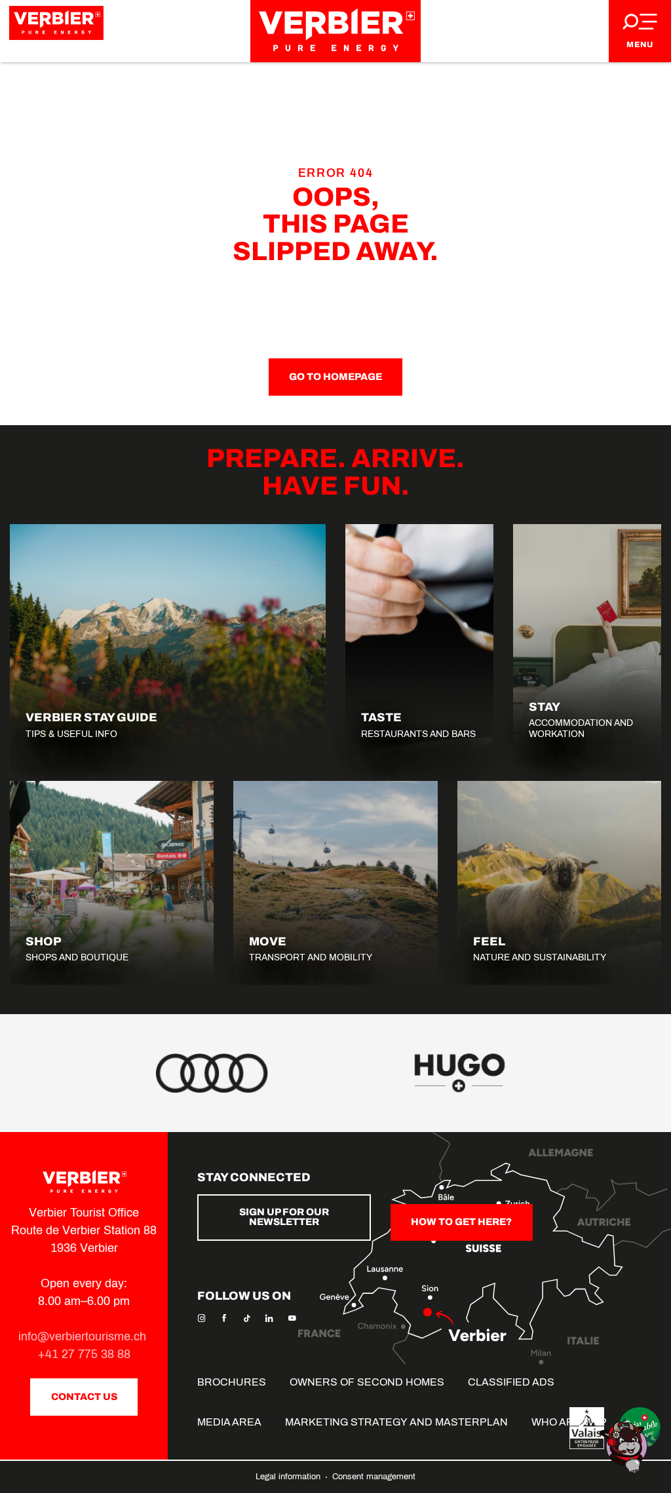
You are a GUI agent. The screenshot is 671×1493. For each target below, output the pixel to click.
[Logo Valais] (586, 1428)
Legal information (289, 1476)
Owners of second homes (367, 1382)
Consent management (373, 1476)
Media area (229, 1421)
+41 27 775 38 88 (84, 1354)
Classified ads (511, 1382)
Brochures (231, 1382)
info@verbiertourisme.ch (83, 1336)
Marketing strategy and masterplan (396, 1421)
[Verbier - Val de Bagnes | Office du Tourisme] (335, 31)
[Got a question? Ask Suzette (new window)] (625, 1446)
